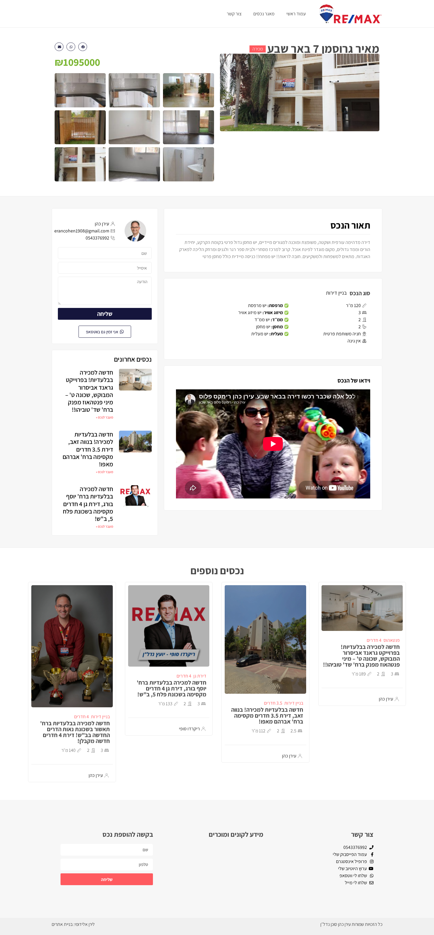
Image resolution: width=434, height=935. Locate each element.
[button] (82, 46)
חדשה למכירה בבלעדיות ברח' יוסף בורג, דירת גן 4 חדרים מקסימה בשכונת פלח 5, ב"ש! (88, 504)
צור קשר (234, 14)
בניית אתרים (62, 924)
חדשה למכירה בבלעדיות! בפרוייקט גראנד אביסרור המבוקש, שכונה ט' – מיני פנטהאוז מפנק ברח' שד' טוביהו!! (89, 391)
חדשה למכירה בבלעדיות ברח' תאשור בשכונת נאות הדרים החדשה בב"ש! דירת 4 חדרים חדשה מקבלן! (75, 732)
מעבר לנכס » (104, 417)
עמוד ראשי (296, 14)
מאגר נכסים (264, 14)
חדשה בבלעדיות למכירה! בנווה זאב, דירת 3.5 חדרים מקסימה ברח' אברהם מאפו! (88, 449)
